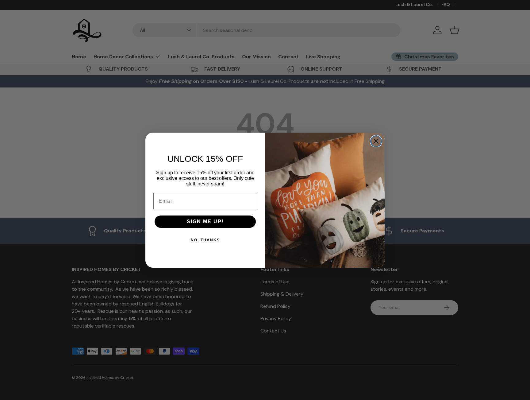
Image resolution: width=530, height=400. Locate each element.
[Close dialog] (376, 141)
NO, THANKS (205, 240)
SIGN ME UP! (205, 221)
